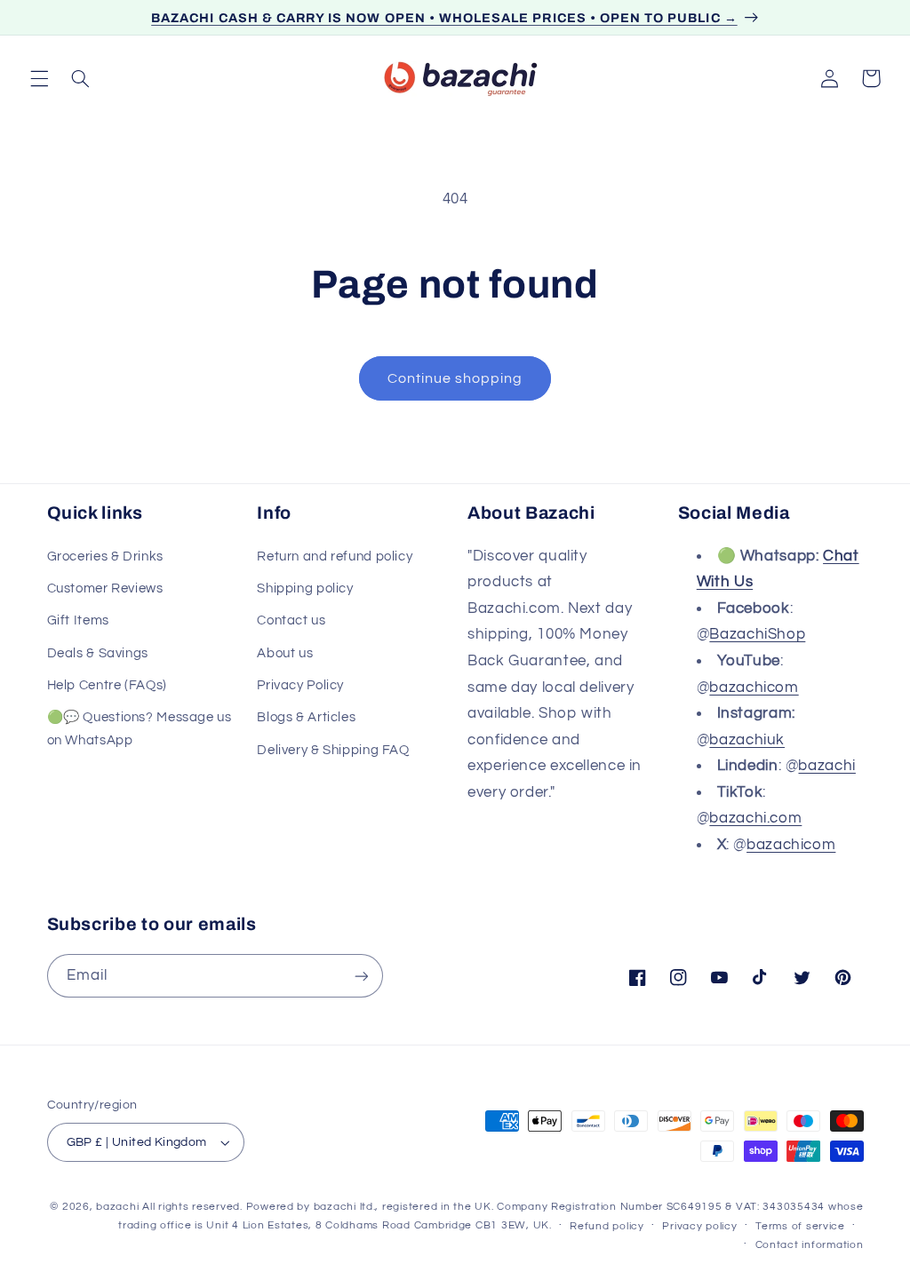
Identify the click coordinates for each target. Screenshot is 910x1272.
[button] (39, 78)
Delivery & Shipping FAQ (333, 750)
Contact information (809, 1245)
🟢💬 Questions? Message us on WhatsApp (139, 729)
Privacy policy (699, 1226)
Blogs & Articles (306, 717)
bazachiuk (747, 740)
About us (285, 653)
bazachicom (753, 688)
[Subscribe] (360, 976)
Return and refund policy (334, 556)
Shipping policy (305, 588)
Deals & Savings (97, 653)
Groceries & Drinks (105, 556)
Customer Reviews (105, 588)
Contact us (291, 620)
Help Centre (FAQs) (107, 685)
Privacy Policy (300, 685)
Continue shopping (455, 378)
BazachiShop (757, 634)
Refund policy (607, 1226)
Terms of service (800, 1226)
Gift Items (78, 620)
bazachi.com (755, 818)
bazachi (826, 766)
